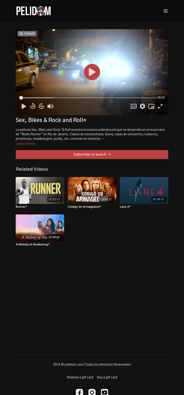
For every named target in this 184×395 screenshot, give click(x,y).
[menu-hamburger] (165, 11)
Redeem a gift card (80, 377)
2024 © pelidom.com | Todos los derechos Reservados (92, 364)
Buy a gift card (107, 377)
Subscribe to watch (90, 154)
